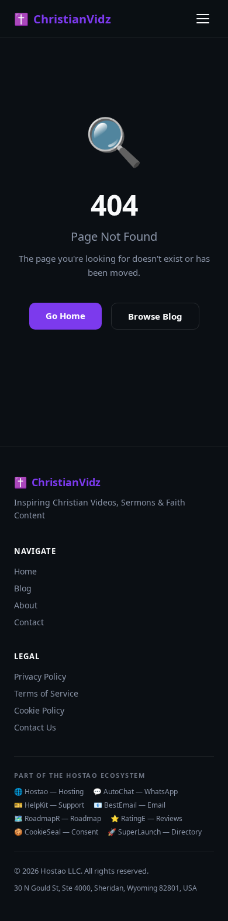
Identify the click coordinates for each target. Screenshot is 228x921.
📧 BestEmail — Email (129, 805)
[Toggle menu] (203, 18)
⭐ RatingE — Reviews (146, 818)
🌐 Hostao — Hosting (49, 792)
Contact (29, 622)
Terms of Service (46, 693)
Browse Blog (155, 316)
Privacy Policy (40, 676)
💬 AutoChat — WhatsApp (135, 792)
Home (25, 571)
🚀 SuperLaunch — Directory (155, 832)
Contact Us (35, 727)
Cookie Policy (39, 710)
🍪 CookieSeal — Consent (56, 832)
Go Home (65, 315)
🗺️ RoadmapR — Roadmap (57, 818)
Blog (23, 588)
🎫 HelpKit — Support (49, 805)
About (25, 605)
